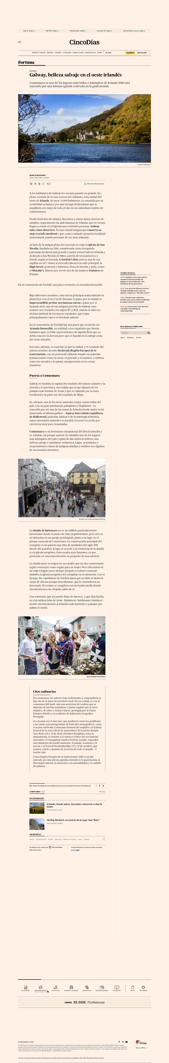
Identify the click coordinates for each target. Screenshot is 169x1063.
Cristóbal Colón (41, 839)
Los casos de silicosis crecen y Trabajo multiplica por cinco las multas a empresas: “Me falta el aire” (135, 290)
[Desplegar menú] (19, 42)
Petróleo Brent (74, 31)
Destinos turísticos (69, 839)
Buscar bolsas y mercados (131, 326)
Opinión (99, 52)
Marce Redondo (37, 175)
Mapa (81, 1058)
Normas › (102, 792)
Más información (35, 850)
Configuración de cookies (49, 1058)
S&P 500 (49, 31)
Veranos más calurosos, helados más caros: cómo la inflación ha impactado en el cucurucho (135, 300)
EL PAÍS (107, 51)
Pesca (80, 839)
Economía (58, 52)
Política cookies (36, 1058)
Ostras (31, 839)
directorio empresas (102, 990)
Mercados (50, 52)
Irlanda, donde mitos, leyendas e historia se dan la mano (74, 805)
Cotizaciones (67, 52)
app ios (133, 990)
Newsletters (90, 1058)
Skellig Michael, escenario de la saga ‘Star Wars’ (73, 820)
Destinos (32, 71)
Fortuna (26, 62)
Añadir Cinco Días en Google (95, 184)
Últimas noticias (90, 52)
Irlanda (50, 839)
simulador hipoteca (41, 990)
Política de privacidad (63, 1058)
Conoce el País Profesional (84, 1002)
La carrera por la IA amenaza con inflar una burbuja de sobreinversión (134, 308)
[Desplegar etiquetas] (103, 839)
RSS (85, 1058)
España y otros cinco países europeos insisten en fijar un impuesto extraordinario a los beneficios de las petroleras (133, 280)
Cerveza (86, 839)
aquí (77, 850)
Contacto (21, 1058)
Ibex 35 (26, 31)
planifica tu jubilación (71, 990)
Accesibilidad (75, 1058)
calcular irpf (25, 990)
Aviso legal (27, 1058)
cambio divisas (87, 990)
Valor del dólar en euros (131, 31)
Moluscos (58, 839)
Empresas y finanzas (38, 52)
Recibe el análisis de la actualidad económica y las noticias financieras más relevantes (62, 786)
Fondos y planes (78, 52)
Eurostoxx (130, 337)
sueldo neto (55, 990)
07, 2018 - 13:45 (42, 178)
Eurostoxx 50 (101, 31)
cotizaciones (117, 990)
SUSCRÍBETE (130, 53)
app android (143, 990)
